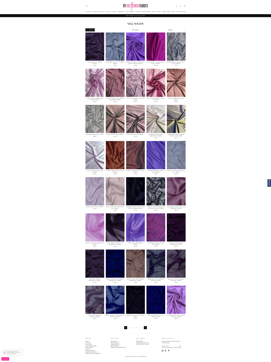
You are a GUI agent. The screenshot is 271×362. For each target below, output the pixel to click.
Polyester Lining (181, 11)
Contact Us (87, 349)
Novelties (138, 11)
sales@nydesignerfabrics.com (142, 342)
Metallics (114, 11)
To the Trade (88, 342)
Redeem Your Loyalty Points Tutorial (118, 347)
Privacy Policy (88, 344)
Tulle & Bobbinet (129, 11)
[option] (135, 15)
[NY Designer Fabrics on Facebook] (165, 350)
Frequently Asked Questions (91, 352)
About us (87, 341)
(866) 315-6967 (139, 341)
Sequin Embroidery (115, 342)
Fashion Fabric (114, 341)
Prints (153, 11)
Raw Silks (107, 11)
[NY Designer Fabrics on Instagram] (162, 350)
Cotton (159, 11)
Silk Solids (88, 11)
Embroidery (121, 11)
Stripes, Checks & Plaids (168, 11)
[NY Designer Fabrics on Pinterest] (169, 350)
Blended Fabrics (146, 11)
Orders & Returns (89, 347)
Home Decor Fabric (115, 344)
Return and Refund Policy (90, 345)
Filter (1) (91, 30)
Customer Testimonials (90, 350)
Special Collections (98, 11)
